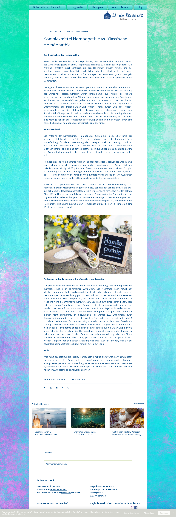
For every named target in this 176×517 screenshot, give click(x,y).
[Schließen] (173, 513)
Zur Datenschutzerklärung (15, 514)
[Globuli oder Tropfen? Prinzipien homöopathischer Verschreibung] (127, 418)
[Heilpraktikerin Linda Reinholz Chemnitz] (135, 507)
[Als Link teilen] (62, 387)
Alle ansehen (139, 403)
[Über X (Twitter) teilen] (51, 387)
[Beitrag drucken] (68, 387)
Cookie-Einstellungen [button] (132, 513)
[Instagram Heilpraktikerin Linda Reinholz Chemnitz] (132, 507)
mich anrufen (52, 489)
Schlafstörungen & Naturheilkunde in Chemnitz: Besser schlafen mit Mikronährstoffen (47, 433)
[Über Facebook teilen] (45, 387)
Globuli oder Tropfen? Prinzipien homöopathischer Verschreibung (126, 433)
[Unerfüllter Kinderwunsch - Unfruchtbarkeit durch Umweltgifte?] (88, 418)
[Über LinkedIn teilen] (56, 387)
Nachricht (66, 492)
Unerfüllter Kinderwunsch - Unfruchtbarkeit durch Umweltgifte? (85, 433)
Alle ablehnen (149, 513)
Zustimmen (164, 513)
